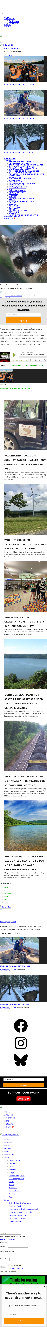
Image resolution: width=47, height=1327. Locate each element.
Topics (8, 189)
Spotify (25, 366)
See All (8, 55)
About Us (9, 19)
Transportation (18, 210)
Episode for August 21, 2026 (19, 85)
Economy (14, 195)
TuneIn (40, 366)
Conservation (16, 192)
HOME (7, 1112)
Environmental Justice (21, 198)
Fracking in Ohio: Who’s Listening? (22, 179)
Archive (8, 26)
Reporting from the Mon (22, 162)
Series (7, 160)
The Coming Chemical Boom (24, 171)
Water (12, 214)
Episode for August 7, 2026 (19, 153)
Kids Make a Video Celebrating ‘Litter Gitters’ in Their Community (25, 621)
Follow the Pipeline (20, 173)
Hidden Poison (17, 185)
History (13, 204)
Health (13, 203)
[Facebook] (20, 1033)
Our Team (14, 22)
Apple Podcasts (14, 366)
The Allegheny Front (13, 296)
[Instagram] (20, 1051)
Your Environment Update (23, 215)
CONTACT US (9, 1118)
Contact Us (15, 23)
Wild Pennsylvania (19, 169)
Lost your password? (15, 1268)
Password (3, 1246)
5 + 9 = (4, 1259)
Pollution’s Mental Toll (23, 168)
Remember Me (16, 1265)
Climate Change (17, 191)
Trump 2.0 (14, 212)
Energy (12, 197)
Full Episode (5, 297)
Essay (12, 200)
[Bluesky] (20, 1068)
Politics (13, 206)
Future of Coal (17, 188)
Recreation (15, 209)
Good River (15, 177)
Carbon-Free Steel (19, 163)
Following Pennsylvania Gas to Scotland (26, 175)
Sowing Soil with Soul (21, 166)
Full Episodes (12, 48)
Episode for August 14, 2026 (19, 119)
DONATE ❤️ (9, 1127)
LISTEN (7, 1121)
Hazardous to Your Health (24, 183)
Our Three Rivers (18, 186)
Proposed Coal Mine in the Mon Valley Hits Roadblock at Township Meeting (24, 781)
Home (6, 1145)
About (12, 20)
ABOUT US (8, 1115)
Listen (6, 1151)
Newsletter (8, 1142)
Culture (13, 194)
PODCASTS (8, 1124)
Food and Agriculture (21, 201)
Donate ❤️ (9, 218)
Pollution (14, 207)
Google (33, 366)
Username (4, 1243)
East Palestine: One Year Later (26, 165)
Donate (7, 1139)
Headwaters (16, 182)
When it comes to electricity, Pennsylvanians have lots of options (25, 544)
